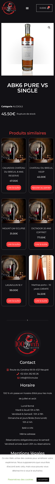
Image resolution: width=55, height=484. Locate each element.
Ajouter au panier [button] (41, 187)
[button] (27, 8)
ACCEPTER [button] (43, 479)
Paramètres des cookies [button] (20, 479)
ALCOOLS (18, 106)
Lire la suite (14, 187)
